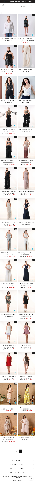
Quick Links (17, 460)
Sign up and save (17, 469)
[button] (15, 34)
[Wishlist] (32, 5)
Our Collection (17, 464)
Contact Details (17, 473)
